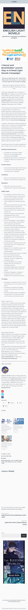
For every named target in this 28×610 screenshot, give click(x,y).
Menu (15, 2)
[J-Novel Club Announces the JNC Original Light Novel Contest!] (18, 421)
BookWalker (6, 460)
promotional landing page (18, 120)
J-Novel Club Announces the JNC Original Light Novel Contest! (17, 427)
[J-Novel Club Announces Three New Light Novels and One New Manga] (6, 438)
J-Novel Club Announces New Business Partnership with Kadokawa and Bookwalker (6, 427)
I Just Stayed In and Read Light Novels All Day (11, 461)
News (4, 458)
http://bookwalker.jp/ (7, 356)
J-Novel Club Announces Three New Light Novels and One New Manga (6, 444)
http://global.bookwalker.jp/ (9, 358)
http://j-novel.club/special (8, 134)
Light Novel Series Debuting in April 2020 (13, 515)
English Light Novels (14, 32)
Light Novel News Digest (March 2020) (16, 522)
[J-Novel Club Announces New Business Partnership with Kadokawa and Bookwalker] (6, 421)
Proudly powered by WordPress (7, 608)
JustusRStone (7, 456)
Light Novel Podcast (16, 379)
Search (2, 532)
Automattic (24, 608)
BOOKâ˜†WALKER (6, 101)
